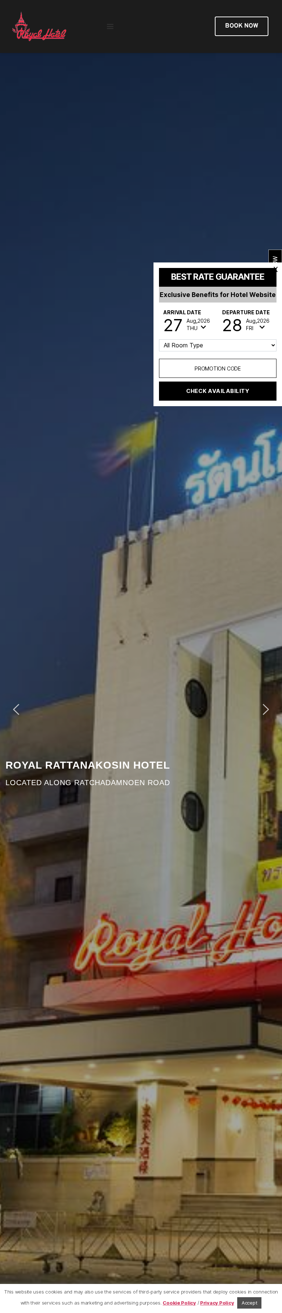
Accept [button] (249, 1303)
